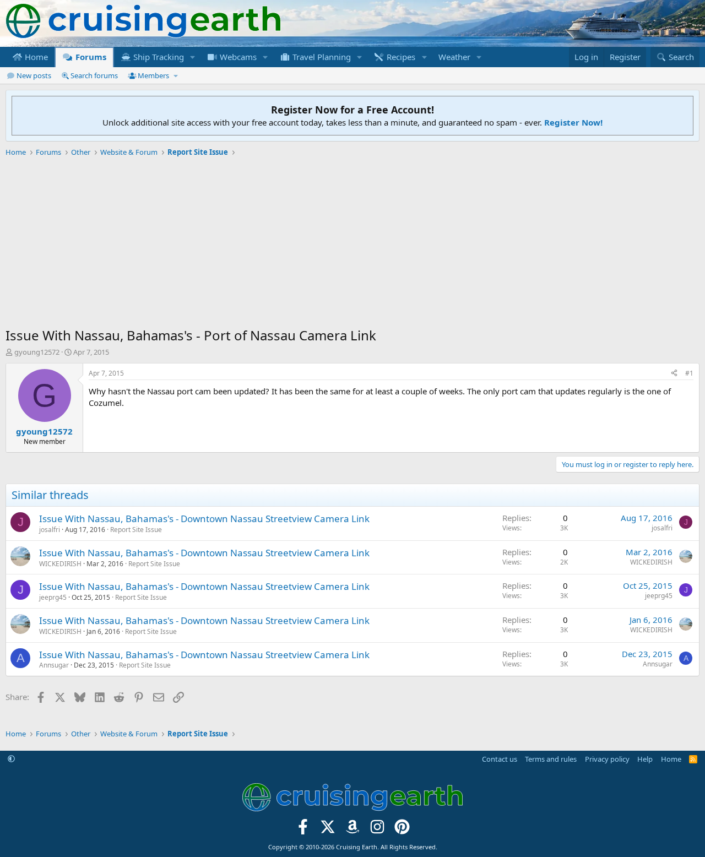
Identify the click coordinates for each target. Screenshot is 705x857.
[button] (192, 57)
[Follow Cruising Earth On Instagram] (377, 830)
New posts (34, 75)
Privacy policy (607, 759)
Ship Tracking (157, 56)
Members (153, 75)
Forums (89, 56)
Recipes (399, 56)
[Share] (674, 373)
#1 (689, 373)
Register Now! (573, 122)
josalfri (49, 529)
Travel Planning (320, 56)
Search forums (94, 75)
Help (645, 759)
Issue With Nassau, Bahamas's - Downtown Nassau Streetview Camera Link (204, 518)
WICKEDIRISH (60, 563)
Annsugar (54, 665)
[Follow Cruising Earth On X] (328, 830)
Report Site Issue (136, 529)
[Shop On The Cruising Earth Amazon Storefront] (352, 830)
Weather (454, 56)
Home (35, 56)
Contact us (499, 759)
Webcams (237, 56)
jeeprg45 (53, 597)
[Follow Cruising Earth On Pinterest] (401, 830)
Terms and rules (551, 759)
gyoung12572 (36, 352)
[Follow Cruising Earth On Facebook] (303, 830)
